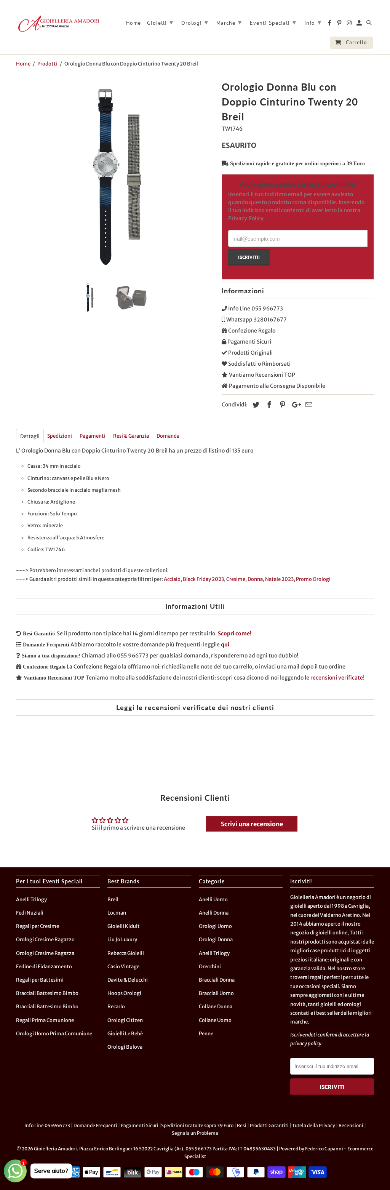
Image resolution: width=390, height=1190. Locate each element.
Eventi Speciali (273, 22)
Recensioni (351, 1125)
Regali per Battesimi (40, 980)
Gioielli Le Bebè (125, 1033)
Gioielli (160, 22)
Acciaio (172, 579)
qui (225, 644)
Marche (229, 22)
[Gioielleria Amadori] (58, 23)
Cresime (235, 579)
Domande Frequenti (95, 1125)
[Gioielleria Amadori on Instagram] (350, 24)
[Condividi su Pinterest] (281, 404)
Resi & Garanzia (131, 436)
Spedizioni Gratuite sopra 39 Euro (197, 1125)
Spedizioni (59, 436)
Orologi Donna (216, 939)
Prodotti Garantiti (269, 1125)
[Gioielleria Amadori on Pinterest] (340, 24)
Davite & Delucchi (127, 980)
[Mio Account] (359, 24)
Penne (206, 1033)
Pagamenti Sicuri (139, 1125)
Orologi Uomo (215, 926)
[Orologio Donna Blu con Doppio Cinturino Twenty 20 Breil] (115, 177)
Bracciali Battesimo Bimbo (47, 993)
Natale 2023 (279, 579)
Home (133, 23)
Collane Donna (215, 1006)
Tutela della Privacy (313, 1125)
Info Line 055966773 (47, 1125)
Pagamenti (92, 436)
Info (312, 22)
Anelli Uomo (213, 899)
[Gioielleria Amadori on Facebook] (330, 24)
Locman (116, 913)
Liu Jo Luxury (122, 939)
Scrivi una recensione (252, 824)
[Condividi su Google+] (294, 404)
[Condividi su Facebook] (268, 404)
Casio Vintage (123, 966)
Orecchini (210, 966)
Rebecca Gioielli (125, 953)
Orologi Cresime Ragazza (45, 953)
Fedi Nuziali (29, 913)
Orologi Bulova (124, 1047)
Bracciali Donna (217, 980)
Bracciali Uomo (216, 993)
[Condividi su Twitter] (255, 404)
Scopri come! (234, 633)
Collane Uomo (215, 1020)
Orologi (194, 22)
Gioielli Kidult (123, 926)
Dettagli (30, 436)
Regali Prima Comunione (45, 1020)
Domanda (168, 436)
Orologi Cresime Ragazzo (45, 939)
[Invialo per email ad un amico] (308, 404)
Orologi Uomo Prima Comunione (54, 1033)
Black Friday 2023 (203, 579)
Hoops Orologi (124, 993)
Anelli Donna (214, 913)
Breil (112, 899)
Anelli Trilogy (31, 899)
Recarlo (116, 1006)
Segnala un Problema (195, 1133)
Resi (241, 1125)
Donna (255, 579)
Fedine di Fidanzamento (44, 966)
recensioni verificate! (337, 677)
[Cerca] (369, 24)
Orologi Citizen (125, 1020)
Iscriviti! (249, 257)
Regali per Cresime (37, 926)
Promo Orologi (313, 579)
